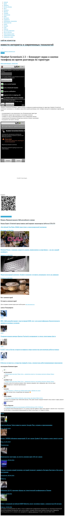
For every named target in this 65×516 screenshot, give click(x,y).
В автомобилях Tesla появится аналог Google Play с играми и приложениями (26, 425)
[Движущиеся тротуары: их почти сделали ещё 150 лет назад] (4, 453)
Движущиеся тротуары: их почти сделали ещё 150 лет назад (21, 457)
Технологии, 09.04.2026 (7, 460)
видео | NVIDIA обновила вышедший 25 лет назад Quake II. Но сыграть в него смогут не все (32, 438)
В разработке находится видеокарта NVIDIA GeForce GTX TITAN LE (24, 407)
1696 (2, 317)
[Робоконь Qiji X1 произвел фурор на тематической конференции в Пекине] (4, 487)
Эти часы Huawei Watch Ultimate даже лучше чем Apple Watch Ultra (24, 398)
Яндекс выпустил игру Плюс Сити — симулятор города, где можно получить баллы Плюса (29, 374)
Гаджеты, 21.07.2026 (6, 278)
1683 (2, 333)
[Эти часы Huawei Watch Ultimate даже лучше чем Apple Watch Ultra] (5, 395)
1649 (2, 359)
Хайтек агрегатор (33, 512)
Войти (2, 51)
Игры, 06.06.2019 (5, 428)
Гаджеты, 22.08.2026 (7, 255)
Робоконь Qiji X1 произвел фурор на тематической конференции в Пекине (26, 490)
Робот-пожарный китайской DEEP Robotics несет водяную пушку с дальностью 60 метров (31, 504)
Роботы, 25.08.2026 (6, 494)
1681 (2, 346)
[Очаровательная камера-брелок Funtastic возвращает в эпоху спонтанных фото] (4, 331)
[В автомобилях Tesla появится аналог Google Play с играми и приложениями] (4, 422)
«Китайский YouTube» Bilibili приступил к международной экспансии (24, 227)
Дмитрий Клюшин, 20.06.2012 (9, 63)
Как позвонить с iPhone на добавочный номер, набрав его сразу (23, 390)
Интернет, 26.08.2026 (7, 230)
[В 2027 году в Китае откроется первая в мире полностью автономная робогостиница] (4, 345)
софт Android (8, 216)
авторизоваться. (30, 304)
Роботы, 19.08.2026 (6, 507)
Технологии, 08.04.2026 (7, 475)
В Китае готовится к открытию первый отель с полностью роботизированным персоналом (31, 363)
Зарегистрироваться (9, 51)
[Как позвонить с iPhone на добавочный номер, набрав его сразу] (5, 387)
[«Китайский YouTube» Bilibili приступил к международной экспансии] (15, 246)
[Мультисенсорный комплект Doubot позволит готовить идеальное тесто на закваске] (15, 294)
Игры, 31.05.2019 (5, 442)
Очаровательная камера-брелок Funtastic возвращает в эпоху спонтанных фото (28, 336)
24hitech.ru (56, 510)
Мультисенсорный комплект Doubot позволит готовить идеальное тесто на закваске (30, 275)
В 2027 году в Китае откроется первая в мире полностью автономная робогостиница (30, 349)
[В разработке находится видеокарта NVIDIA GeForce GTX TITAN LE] (5, 404)
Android (3, 53)
